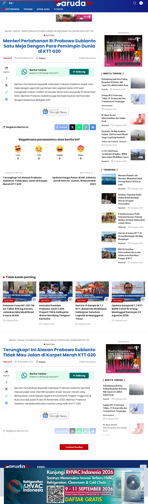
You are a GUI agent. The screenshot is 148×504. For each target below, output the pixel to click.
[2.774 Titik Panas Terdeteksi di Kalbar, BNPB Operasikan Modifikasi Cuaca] (138, 154)
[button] (5, 3)
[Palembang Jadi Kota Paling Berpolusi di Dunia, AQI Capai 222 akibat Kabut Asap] (138, 83)
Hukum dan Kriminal (110, 141)
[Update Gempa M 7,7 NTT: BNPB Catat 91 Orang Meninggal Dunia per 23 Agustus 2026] (128, 291)
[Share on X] (6, 85)
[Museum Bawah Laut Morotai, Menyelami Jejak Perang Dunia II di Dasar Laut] (109, 179)
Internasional (107, 105)
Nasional (16, 31)
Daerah (105, 89)
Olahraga (122, 227)
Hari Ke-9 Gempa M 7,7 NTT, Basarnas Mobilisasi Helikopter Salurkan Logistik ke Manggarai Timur (91, 312)
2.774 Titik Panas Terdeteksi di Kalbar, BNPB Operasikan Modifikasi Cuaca (115, 154)
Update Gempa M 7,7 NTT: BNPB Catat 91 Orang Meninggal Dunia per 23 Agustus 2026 (127, 310)
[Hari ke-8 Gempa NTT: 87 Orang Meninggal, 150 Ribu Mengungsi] (109, 237)
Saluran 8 (7, 58)
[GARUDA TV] (74, 3)
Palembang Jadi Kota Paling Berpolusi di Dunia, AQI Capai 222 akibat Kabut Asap (115, 82)
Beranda (8, 31)
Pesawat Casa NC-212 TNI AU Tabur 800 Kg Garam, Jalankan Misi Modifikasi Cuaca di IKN (18, 310)
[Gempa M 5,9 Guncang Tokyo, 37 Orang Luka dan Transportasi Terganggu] (138, 99)
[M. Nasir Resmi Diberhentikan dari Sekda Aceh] (138, 119)
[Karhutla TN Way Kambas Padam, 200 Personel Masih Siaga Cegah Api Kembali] (138, 135)
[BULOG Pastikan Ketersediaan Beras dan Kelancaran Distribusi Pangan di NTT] (109, 253)
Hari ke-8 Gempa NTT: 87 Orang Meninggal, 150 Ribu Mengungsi (130, 236)
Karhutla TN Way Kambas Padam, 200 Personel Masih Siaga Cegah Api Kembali (115, 134)
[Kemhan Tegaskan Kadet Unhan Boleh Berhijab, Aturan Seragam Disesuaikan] (109, 198)
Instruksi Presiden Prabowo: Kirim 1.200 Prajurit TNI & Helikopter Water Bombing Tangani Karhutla (54, 312)
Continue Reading (74, 447)
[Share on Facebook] (6, 78)
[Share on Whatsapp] (79, 127)
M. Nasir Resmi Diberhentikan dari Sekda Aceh (113, 118)
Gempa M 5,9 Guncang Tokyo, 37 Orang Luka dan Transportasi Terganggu (114, 98)
